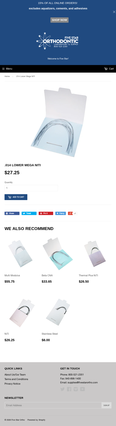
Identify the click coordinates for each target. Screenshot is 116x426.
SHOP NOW (59, 19)
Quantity (9, 182)
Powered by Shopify (36, 420)
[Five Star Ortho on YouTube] (82, 390)
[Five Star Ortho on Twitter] (62, 390)
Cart (111, 68)
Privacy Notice (12, 383)
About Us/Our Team (15, 374)
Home (7, 76)
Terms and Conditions (16, 379)
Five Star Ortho (18, 420)
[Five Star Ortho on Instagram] (76, 390)
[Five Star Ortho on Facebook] (69, 390)
